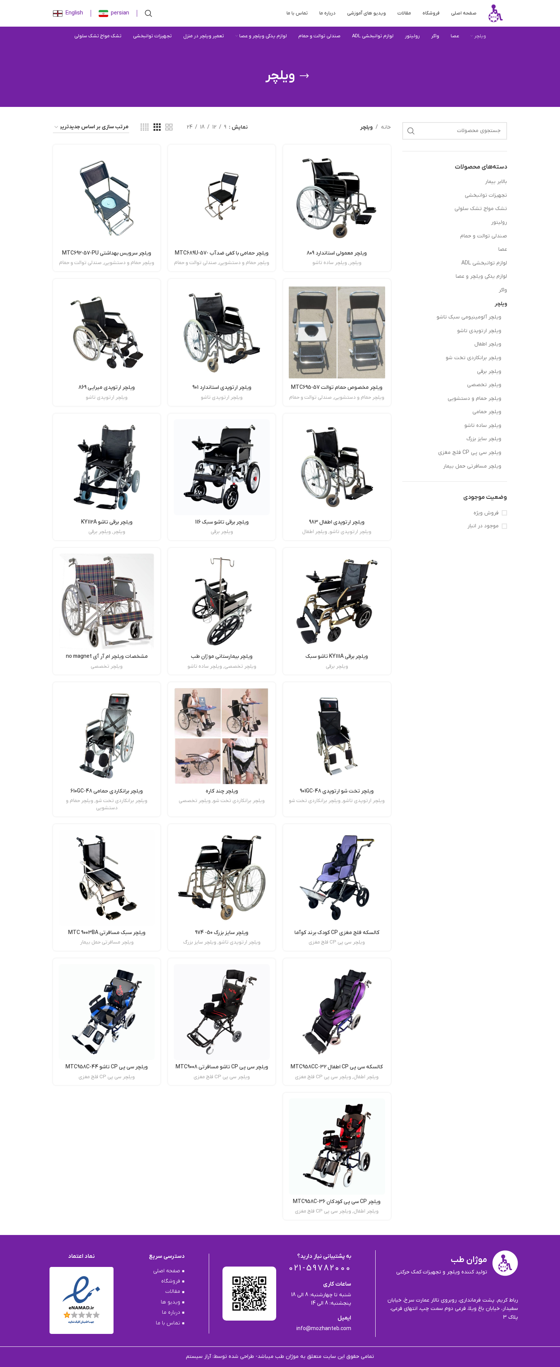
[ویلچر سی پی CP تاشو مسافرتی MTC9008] (222, 1012)
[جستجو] (148, 13)
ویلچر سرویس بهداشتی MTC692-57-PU (106, 253)
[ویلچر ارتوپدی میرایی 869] (107, 332)
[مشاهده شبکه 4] (145, 128)
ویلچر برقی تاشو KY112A (107, 522)
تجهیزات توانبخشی (486, 195)
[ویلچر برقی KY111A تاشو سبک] (337, 601)
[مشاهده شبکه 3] (157, 128)
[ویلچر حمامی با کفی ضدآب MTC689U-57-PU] (222, 198)
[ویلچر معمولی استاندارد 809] (337, 198)
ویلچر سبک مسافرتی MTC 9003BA (107, 932)
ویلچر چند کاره (222, 791)
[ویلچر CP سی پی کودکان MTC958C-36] (337, 1146)
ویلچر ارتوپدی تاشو (479, 330)
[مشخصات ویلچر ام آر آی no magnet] (107, 601)
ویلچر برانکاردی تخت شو (473, 357)
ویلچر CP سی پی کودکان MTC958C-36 (337, 1201)
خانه (386, 127)
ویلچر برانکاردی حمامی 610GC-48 (106, 791)
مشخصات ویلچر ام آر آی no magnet (107, 656)
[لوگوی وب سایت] (495, 13)
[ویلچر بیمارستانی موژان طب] (222, 601)
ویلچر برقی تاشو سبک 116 (222, 522)
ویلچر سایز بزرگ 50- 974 (221, 932)
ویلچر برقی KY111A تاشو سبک (337, 656)
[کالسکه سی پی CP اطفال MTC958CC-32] (337, 1012)
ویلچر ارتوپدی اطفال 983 (337, 522)
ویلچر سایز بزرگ (483, 438)
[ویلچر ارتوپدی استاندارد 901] (222, 332)
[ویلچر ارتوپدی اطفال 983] (337, 467)
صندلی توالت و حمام (483, 236)
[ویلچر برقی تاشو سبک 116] (222, 467)
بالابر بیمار (496, 181)
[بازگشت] (304, 76)
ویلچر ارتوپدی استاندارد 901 (221, 387)
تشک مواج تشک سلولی (480, 208)
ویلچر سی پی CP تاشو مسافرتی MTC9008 (222, 1067)
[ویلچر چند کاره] (222, 736)
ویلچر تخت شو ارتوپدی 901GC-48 (337, 791)
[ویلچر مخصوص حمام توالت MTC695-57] (337, 332)
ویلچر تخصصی (484, 384)
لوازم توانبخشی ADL (484, 263)
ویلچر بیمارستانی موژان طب (222, 656)
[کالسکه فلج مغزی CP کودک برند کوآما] (337, 878)
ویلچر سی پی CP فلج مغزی (469, 452)
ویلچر (500, 303)
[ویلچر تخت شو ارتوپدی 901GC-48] (337, 736)
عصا (502, 249)
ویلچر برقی (489, 371)
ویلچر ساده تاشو (482, 425)
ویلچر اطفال (487, 344)
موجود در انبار (483, 526)
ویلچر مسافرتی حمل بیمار (472, 466)
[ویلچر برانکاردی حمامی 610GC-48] (107, 736)
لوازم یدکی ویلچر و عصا (481, 276)
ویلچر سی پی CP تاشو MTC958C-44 (107, 1067)
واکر (503, 290)
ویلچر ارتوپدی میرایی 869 (106, 387)
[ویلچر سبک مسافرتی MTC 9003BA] (107, 878)
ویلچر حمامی (486, 411)
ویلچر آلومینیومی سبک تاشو (469, 317)
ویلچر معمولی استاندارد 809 (337, 253)
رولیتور (499, 222)
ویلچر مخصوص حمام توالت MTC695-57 (336, 387)
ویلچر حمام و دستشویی (474, 398)
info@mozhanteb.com (323, 1328)
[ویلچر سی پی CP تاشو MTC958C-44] (107, 1012)
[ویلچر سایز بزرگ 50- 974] (222, 878)
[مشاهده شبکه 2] (169, 128)
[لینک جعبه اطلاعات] (114, 13)
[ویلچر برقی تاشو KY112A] (107, 467)
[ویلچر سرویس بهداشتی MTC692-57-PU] (107, 198)
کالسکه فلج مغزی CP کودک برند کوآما (336, 932)
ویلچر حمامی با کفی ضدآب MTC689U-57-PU (222, 257)
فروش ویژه (486, 513)
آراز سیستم (199, 1356)
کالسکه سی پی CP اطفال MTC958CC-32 (337, 1067)
